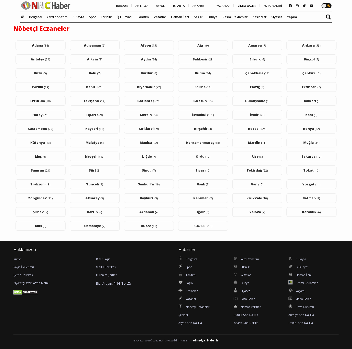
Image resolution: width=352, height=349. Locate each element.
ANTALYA (141, 5)
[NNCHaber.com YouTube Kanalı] (311, 5)
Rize (257, 156)
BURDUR (122, 5)
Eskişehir (94, 101)
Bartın (94, 212)
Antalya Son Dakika (301, 315)
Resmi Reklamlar (235, 17)
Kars (311, 115)
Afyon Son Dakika (190, 323)
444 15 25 (122, 283)
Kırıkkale (257, 198)
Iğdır (203, 212)
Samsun (40, 170)
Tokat (311, 170)
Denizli (94, 87)
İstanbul (203, 115)
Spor (92, 17)
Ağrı (203, 45)
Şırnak (40, 212)
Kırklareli (149, 128)
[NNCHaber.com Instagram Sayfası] (297, 5)
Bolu (95, 73)
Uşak (203, 184)
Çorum (40, 87)
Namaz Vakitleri (251, 307)
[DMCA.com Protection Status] (25, 292)
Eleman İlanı (180, 17)
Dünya (212, 17)
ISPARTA (179, 5)
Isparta (94, 115)
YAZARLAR (223, 5)
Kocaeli (257, 128)
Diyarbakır (149, 87)
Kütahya (40, 142)
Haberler (213, 340)
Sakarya (311, 156)
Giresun (203, 101)
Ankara (311, 45)
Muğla (311, 142)
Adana (40, 45)
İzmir (257, 115)
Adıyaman (94, 45)
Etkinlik (106, 17)
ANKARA (198, 5)
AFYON (160, 5)
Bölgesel (35, 17)
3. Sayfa (78, 17)
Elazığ (257, 87)
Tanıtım (143, 17)
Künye (17, 259)
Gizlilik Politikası (106, 267)
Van (257, 184)
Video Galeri (303, 299)
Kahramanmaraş (203, 142)
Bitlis (40, 73)
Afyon (149, 45)
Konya (311, 128)
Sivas (203, 170)
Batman (311, 198)
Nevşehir (94, 156)
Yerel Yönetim (57, 17)
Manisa (149, 142)
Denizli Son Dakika (300, 323)
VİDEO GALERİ (247, 5)
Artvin (94, 59)
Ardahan (148, 212)
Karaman (203, 198)
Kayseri (94, 128)
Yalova (257, 212)
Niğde (149, 156)
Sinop (149, 170)
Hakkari (311, 101)
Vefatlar (160, 17)
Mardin (257, 142)
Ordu (203, 156)
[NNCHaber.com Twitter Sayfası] (304, 5)
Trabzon (40, 184)
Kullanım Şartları (106, 275)
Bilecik (257, 59)
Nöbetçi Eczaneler (197, 307)
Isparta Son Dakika (245, 323)
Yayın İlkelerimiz (23, 267)
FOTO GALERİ (273, 5)
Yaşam (292, 17)
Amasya (257, 45)
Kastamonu (40, 128)
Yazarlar (191, 299)
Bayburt (149, 198)
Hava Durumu (305, 307)
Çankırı (311, 73)
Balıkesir (203, 59)
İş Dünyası (124, 17)
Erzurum (40, 101)
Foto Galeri (248, 299)
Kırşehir (203, 128)
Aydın (149, 59)
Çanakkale (257, 73)
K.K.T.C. (203, 226)
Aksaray (94, 198)
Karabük (311, 212)
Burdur (149, 73)
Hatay (40, 115)
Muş (40, 156)
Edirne (203, 87)
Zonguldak (40, 198)
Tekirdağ (257, 170)
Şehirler (183, 315)
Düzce (149, 226)
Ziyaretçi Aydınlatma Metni (30, 283)
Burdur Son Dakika (245, 315)
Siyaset (276, 17)
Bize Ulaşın (103, 259)
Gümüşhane (257, 101)
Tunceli (94, 184)
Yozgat (311, 184)
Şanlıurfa (149, 184)
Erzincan (311, 87)
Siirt (94, 170)
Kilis (40, 226)
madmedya (197, 340)
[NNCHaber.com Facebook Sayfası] (290, 5)
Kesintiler (259, 17)
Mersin (149, 115)
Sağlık (198, 17)
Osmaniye (94, 226)
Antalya (40, 59)
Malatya (95, 142)
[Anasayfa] (24, 17)
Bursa (203, 73)
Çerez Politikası (23, 275)
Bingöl (311, 59)
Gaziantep (149, 101)
